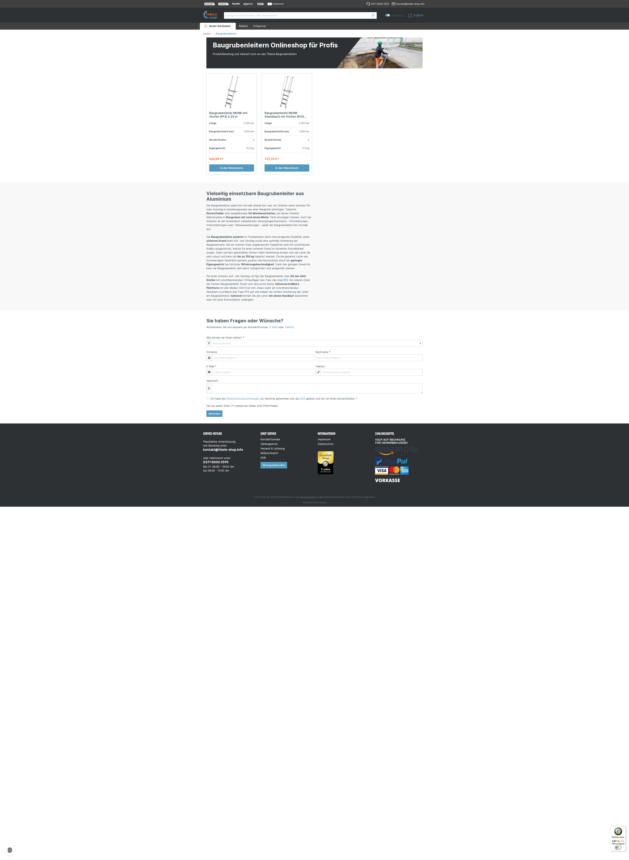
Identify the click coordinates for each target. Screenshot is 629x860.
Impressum (324, 439)
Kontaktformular (270, 439)
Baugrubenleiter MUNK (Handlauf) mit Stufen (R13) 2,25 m (284, 114)
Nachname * (323, 352)
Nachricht (212, 380)
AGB (302, 398)
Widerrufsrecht (269, 453)
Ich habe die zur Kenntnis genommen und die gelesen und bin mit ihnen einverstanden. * (284, 398)
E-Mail (273, 327)
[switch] (618, 848)
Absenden (214, 413)
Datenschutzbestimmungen (242, 398)
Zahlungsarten (269, 444)
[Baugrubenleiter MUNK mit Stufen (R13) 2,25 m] (231, 92)
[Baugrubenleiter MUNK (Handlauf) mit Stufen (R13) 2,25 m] (287, 92)
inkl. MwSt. (394, 15)
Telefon (289, 327)
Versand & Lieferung (272, 448)
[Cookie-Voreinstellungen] (10, 850)
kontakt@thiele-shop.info (223, 450)
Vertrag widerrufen (274, 465)
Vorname (211, 352)
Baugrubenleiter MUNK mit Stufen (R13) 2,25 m (228, 114)
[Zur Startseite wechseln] (210, 15)
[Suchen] (373, 15)
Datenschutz (326, 444)
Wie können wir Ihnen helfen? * (225, 337)
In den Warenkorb (231, 168)
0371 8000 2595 (216, 462)
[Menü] (624, 828)
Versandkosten (307, 497)
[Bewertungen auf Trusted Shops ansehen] (327, 462)
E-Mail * (211, 366)
